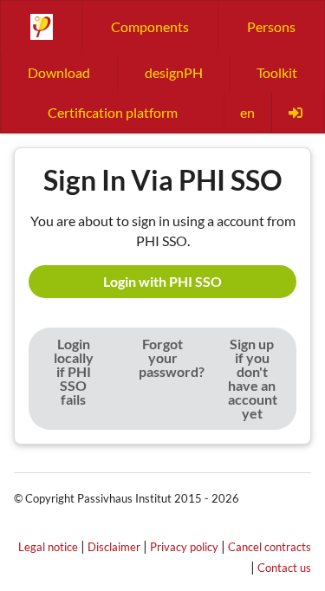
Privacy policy (184, 547)
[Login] (297, 113)
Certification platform (113, 112)
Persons (271, 26)
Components (150, 26)
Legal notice (48, 547)
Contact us (284, 568)
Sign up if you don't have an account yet (252, 378)
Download (59, 72)
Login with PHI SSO (162, 281)
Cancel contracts (269, 547)
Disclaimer (114, 547)
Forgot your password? (172, 357)
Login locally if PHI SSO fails (74, 371)
